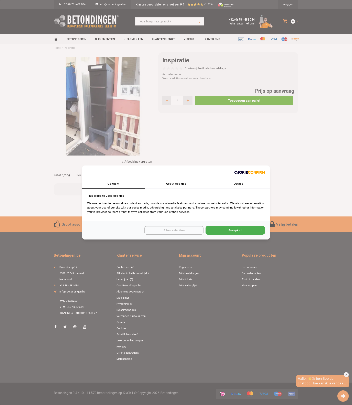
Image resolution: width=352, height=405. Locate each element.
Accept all (235, 230)
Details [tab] (238, 183)
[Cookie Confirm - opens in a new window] (249, 172)
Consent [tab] (113, 183)
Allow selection (174, 230)
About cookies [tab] (176, 183)
